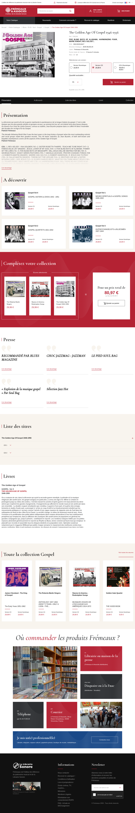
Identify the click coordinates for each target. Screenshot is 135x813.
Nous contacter (63, 773)
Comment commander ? (67, 20)
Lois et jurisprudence (65, 782)
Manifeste (111, 20)
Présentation (6, 100)
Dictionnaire (127, 20)
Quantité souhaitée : (76, 75)
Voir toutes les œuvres (126, 552)
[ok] (120, 787)
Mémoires (61, 791)
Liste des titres (70, 100)
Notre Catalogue (12, 20)
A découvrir (38, 100)
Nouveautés (47, 20)
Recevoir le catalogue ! (66, 776)
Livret (101, 100)
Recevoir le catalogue (91, 20)
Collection (129, 100)
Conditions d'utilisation (66, 779)
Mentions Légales (64, 794)
